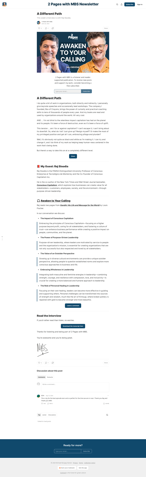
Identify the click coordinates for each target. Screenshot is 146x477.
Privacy (75, 463)
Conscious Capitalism (47, 185)
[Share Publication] (122, 4)
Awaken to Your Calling (55, 200)
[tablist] (45, 377)
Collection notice (89, 463)
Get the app (83, 468)
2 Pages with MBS (47, 21)
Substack (63, 473)
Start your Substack (68, 468)
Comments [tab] (41, 377)
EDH (42, 395)
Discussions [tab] (52, 415)
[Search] (117, 4)
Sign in (139, 4)
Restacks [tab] (50, 377)
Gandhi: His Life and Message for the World (80, 205)
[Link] (34, 98)
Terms (81, 463)
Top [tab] (39, 415)
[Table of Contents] (2, 238)
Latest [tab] (44, 415)
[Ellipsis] (108, 395)
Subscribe (129, 4)
